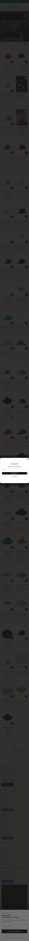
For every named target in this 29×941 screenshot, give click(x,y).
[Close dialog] (27, 459)
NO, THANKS (14, 476)
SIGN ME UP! (14, 473)
